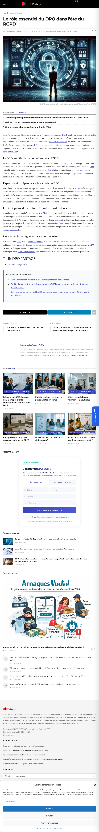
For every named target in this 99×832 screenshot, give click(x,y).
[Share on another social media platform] (94, 312)
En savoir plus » (9, 735)
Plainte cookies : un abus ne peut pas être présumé (30, 122)
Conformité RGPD (16, 13)
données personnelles (58, 141)
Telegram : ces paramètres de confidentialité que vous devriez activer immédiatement (47, 668)
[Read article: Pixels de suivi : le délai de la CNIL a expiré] (50, 424)
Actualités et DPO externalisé (17, 392)
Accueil (5, 13)
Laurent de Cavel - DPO (15, 31)
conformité (82, 145)
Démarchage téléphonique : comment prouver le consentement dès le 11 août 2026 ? (47, 117)
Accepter (49, 808)
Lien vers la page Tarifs (17, 264)
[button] (95, 784)
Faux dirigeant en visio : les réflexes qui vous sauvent (24, 755)
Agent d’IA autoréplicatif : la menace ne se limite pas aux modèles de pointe (33, 759)
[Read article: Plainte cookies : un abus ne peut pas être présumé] (50, 383)
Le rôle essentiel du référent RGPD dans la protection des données (40, 279)
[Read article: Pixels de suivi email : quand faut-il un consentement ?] (82, 424)
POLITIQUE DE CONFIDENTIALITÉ (49, 829)
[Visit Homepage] (32, 4)
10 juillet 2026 (21, 542)
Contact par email (64, 482)
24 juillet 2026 (41, 443)
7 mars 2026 (32, 31)
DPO (36, 145)
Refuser (49, 816)
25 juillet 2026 (74, 403)
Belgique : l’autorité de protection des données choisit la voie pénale (45, 539)
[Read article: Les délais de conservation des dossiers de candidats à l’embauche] (8, 551)
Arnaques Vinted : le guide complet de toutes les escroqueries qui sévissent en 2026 (43, 647)
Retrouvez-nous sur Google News (56, 355)
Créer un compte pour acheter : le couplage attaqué (23, 746)
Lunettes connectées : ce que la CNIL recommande (23, 764)
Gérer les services (10, 801)
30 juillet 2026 (9, 408)
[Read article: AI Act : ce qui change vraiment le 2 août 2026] (82, 383)
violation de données (60, 201)
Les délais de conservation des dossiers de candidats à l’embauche (44, 549)
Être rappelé (37, 482)
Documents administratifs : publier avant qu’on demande (25, 750)
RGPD (65, 134)
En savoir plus (67, 521)
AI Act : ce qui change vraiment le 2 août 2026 (28, 127)
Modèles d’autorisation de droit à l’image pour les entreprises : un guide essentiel (45, 684)
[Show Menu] (4, 4)
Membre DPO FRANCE (80, 355)
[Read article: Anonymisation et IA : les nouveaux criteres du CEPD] (18, 424)
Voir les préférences (49, 823)
